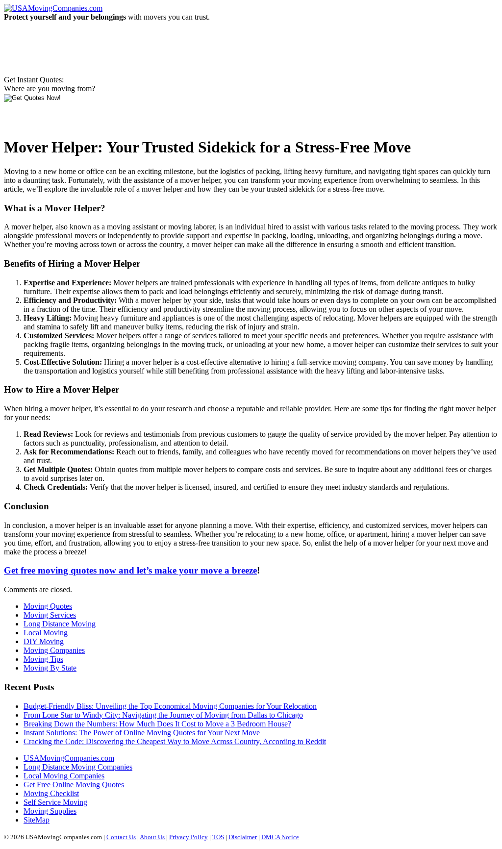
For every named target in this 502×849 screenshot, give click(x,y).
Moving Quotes (48, 606)
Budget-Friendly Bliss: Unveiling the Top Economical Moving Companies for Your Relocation (170, 706)
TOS (218, 837)
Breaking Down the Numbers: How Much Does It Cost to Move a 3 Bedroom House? (157, 724)
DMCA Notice (280, 837)
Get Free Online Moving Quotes (74, 784)
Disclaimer (242, 837)
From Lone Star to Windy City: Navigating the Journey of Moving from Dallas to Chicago (163, 715)
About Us (152, 837)
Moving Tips (43, 659)
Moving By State (50, 668)
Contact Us (121, 837)
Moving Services (50, 615)
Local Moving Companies (64, 776)
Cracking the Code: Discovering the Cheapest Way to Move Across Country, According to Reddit (175, 741)
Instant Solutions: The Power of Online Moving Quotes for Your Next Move (142, 732)
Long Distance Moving (60, 624)
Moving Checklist (51, 793)
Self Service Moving (55, 802)
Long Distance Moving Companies (78, 767)
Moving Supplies (50, 811)
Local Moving (46, 632)
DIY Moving (44, 641)
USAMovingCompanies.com (69, 758)
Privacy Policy (188, 837)
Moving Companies (54, 650)
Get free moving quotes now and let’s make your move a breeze (130, 570)
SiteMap (37, 820)
